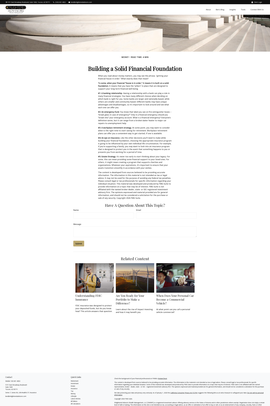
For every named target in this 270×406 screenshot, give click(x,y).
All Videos (74, 401)
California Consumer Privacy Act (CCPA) (183, 393)
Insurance (74, 389)
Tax (72, 391)
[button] (208, 9)
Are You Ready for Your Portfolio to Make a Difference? (130, 299)
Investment (74, 383)
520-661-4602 (15, 381)
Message (77, 224)
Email (138, 210)
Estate (73, 386)
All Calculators (75, 404)
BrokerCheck (162, 379)
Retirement (74, 381)
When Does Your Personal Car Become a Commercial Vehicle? (175, 299)
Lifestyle (73, 396)
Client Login (258, 2)
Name (76, 210)
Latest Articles (75, 399)
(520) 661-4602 (60, 2)
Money (73, 394)
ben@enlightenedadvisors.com (81, 2)
